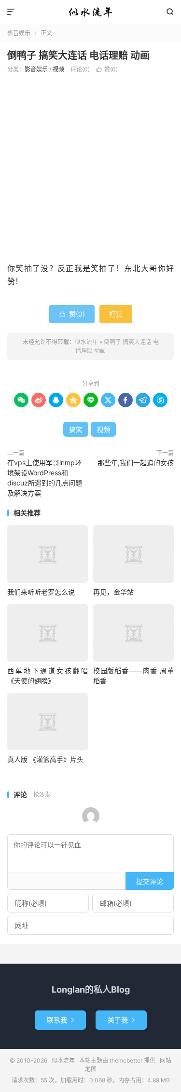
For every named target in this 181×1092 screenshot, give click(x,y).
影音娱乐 (18, 33)
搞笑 (76, 429)
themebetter (126, 1060)
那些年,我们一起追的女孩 (135, 462)
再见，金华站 (113, 592)
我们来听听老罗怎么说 (41, 592)
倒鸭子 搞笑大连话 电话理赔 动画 (78, 55)
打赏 (116, 314)
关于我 (121, 1020)
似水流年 (90, 12)
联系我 (60, 1020)
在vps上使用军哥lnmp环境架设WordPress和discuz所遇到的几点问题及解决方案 (44, 477)
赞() (107, 69)
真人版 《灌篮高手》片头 (45, 759)
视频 (58, 69)
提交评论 (149, 881)
